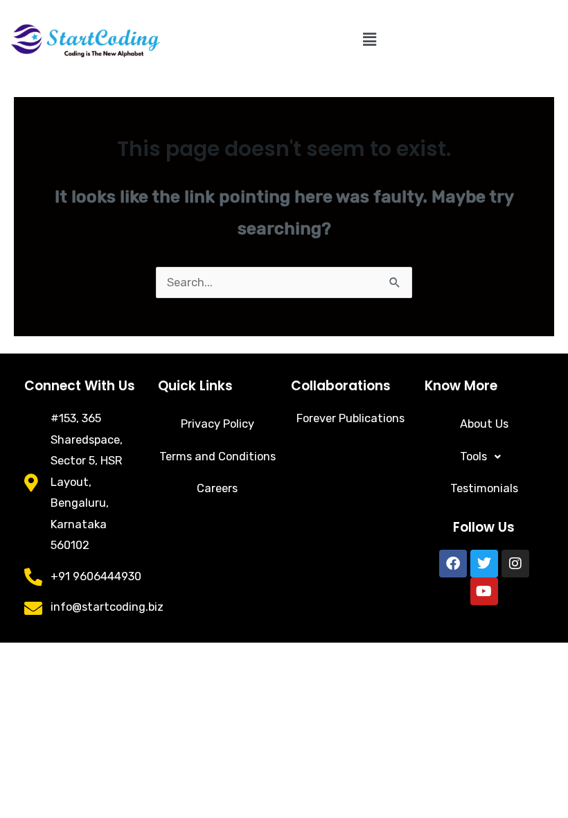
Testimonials (484, 488)
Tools (473, 456)
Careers (217, 488)
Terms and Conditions (217, 456)
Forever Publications (350, 418)
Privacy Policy (217, 423)
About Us (484, 423)
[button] (369, 39)
